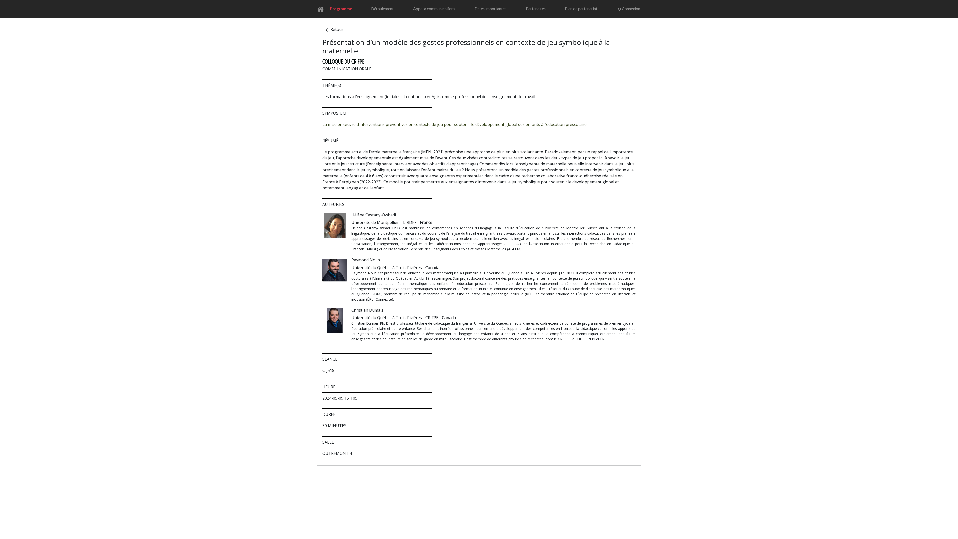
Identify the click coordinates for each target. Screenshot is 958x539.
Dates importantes (490, 8)
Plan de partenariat (581, 8)
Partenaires (536, 8)
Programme (341, 8)
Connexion (631, 8)
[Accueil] (322, 9)
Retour (336, 29)
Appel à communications (434, 8)
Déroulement (382, 8)
